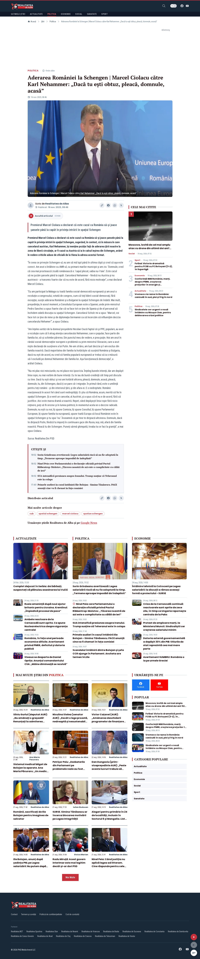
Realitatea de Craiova (83, 936)
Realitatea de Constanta (154, 931)
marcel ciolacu (70, 513)
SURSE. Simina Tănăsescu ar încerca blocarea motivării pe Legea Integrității (70, 815)
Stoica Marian (81, 854)
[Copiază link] (102, 205)
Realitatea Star (52, 931)
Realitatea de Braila (111, 931)
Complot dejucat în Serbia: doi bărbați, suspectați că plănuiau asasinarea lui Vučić (40, 588)
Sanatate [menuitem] (92, 14)
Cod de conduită (72, 914)
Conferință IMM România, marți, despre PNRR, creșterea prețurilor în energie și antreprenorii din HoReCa (152, 283)
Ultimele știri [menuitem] (18, 14)
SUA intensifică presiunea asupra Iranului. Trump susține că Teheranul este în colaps (77, 477)
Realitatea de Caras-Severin (22, 936)
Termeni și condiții (28, 914)
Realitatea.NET (17, 931)
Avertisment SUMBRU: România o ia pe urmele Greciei (163, 658)
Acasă (33, 21)
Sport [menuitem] (104, 14)
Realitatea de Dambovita (178, 931)
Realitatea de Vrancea (91, 931)
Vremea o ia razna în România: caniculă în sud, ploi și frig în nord (153, 296)
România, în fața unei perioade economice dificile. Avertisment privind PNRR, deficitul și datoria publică (44, 643)
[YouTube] (187, 6)
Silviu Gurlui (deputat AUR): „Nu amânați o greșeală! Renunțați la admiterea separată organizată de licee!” (30, 721)
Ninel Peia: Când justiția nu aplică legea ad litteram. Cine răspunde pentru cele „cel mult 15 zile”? (108, 864)
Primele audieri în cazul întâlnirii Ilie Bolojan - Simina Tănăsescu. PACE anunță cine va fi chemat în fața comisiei (77, 486)
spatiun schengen (93, 513)
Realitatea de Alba (57, 203)
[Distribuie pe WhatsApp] (114, 205)
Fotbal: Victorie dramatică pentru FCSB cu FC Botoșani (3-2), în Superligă (153, 266)
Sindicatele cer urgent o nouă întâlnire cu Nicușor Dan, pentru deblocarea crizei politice (153, 312)
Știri (42, 21)
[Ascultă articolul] (194, 937)
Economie (140, 275)
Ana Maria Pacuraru (34, 758)
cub (32, 513)
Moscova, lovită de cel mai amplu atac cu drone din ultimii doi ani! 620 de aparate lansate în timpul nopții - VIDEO (149, 250)
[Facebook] (182, 6)
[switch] (173, 6)
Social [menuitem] (78, 14)
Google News (89, 522)
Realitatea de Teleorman (105, 936)
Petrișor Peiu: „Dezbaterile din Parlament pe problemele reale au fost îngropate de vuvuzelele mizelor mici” (69, 769)
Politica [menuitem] (51, 14)
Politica (53, 21)
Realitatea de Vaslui (127, 936)
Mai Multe (70, 877)
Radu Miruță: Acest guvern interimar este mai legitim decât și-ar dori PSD (69, 863)
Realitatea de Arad (45, 936)
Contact (14, 914)
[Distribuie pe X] (121, 205)
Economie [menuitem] (66, 14)
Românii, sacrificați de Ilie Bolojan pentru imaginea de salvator (30, 815)
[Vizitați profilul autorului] (31, 205)
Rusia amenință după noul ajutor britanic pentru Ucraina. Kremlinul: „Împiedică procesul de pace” (46, 607)
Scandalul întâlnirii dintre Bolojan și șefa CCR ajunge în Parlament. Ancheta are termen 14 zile (98, 653)
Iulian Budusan (80, 807)
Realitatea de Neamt (69, 931)
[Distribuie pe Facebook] (108, 205)
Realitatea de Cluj (63, 936)
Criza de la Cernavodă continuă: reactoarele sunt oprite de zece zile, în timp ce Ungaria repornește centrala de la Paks (164, 609)
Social (132, 253)
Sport (137, 260)
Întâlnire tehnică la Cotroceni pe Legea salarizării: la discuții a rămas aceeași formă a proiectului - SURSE (156, 590)
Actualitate (140, 291)
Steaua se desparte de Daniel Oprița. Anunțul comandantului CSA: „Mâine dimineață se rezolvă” (45, 660)
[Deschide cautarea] (164, 6)
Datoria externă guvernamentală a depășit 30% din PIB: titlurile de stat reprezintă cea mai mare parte (164, 643)
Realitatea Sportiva (34, 931)
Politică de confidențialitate (51, 914)
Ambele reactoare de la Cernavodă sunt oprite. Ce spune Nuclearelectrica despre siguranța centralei (46, 625)
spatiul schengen (48, 513)
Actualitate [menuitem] (36, 14)
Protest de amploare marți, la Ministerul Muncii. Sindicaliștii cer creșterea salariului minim (164, 626)
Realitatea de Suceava (132, 931)
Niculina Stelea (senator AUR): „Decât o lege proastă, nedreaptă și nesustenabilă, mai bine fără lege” (70, 720)
